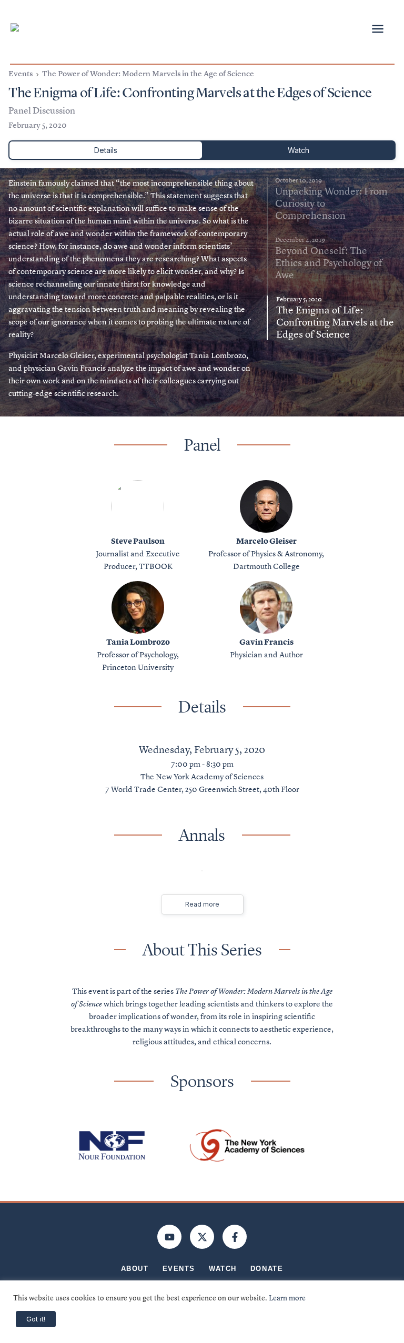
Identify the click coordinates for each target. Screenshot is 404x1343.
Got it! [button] (35, 1319)
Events (20, 73)
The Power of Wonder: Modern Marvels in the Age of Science (148, 73)
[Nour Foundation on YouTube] (169, 1237)
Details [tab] (105, 150)
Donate (266, 1269)
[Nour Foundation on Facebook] (235, 1237)
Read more (202, 904)
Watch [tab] (298, 150)
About (135, 1269)
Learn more (287, 1298)
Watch (223, 1269)
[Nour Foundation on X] (202, 1237)
